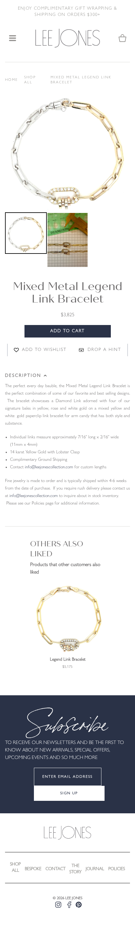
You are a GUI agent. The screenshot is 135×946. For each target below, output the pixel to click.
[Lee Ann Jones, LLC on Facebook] (69, 905)
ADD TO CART (67, 331)
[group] (67, 625)
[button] (26, 240)
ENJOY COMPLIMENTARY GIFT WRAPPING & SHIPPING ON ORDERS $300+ (67, 11)
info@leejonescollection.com (49, 467)
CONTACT (56, 869)
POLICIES (116, 869)
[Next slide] (114, 254)
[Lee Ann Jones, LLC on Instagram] (58, 905)
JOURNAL (95, 869)
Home (11, 80)
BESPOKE (33, 869)
